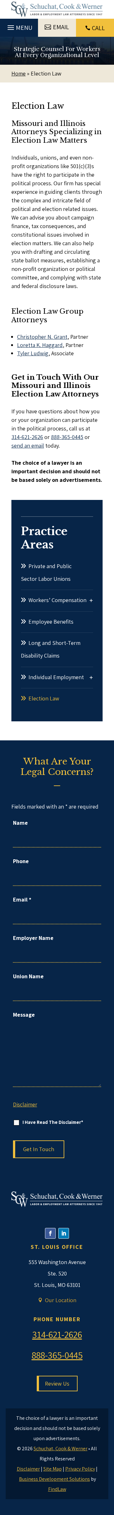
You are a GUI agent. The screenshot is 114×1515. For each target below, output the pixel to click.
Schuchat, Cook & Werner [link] (60, 1448)
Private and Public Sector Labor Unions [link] (46, 572)
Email (22, 899)
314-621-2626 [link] (27, 437)
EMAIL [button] (61, 27)
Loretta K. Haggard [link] (40, 345)
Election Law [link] (43, 698)
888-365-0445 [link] (67, 437)
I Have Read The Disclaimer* (52, 1122)
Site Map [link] (52, 1469)
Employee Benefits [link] (50, 621)
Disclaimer (25, 1104)
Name (20, 822)
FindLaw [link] (57, 1489)
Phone (21, 861)
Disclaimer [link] (28, 1469)
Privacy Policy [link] (80, 1469)
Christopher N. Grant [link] (42, 336)
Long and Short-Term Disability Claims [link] (50, 649)
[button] (19, 26)
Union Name (28, 976)
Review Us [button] (57, 1383)
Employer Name (33, 937)
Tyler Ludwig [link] (32, 353)
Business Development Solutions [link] (54, 1479)
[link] (57, 9)
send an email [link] (27, 445)
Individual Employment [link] (56, 677)
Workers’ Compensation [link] (57, 600)
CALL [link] (98, 28)
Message (24, 1014)
